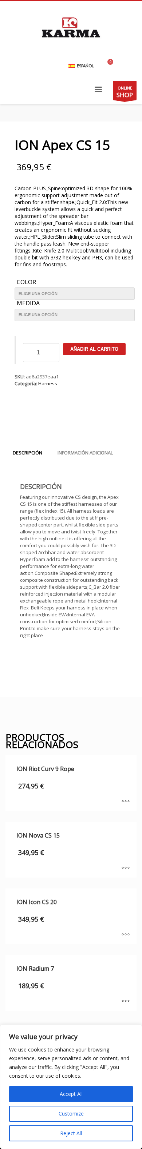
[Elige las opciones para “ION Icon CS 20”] (125, 935)
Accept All (71, 1093)
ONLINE (125, 92)
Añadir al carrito (94, 349)
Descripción (27, 452)
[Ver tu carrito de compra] (113, 65)
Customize (71, 1113)
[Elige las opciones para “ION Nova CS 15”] (125, 868)
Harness (47, 383)
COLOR (26, 282)
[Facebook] (131, 65)
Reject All (71, 1133)
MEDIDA (28, 303)
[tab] (27, 452)
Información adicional (85, 452)
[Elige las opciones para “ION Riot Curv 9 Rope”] (125, 802)
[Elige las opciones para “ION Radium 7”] (125, 1002)
